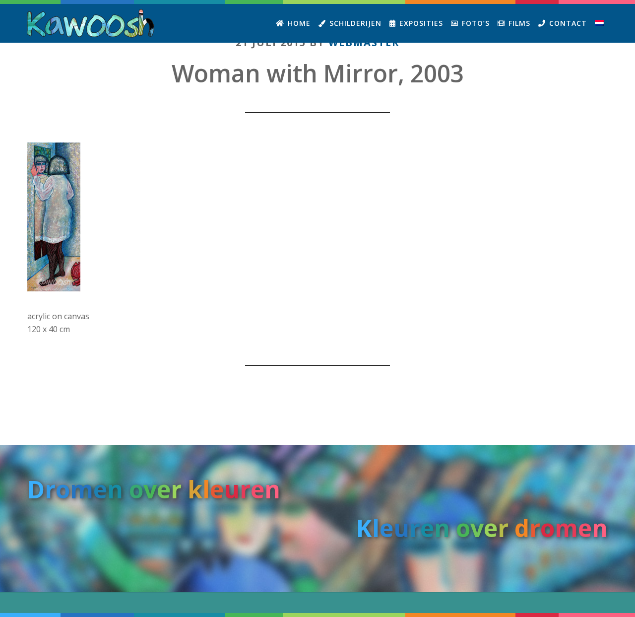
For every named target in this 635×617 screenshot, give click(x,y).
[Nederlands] (599, 23)
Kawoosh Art (91, 23)
